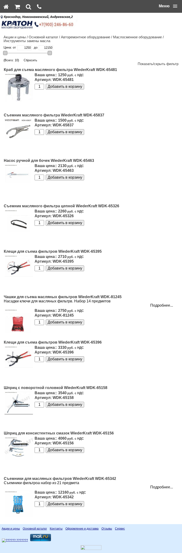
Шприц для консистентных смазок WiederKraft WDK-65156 (59, 433)
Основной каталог (43, 37)
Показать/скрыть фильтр (158, 64)
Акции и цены (15, 37)
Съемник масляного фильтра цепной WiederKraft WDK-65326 (61, 206)
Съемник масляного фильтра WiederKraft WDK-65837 (54, 115)
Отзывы (106, 528)
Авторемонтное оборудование (85, 37)
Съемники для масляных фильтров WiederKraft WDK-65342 (60, 479)
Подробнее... (161, 305)
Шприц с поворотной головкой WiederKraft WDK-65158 (55, 388)
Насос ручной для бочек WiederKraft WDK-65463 (49, 161)
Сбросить (30, 60)
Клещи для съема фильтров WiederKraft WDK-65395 (53, 251)
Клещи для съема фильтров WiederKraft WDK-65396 (53, 342)
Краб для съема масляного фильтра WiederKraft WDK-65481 (60, 70)
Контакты (56, 528)
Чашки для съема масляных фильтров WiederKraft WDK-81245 (63, 297)
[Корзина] (17, 6)
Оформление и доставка (82, 528)
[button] (168, 6)
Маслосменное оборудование (137, 37)
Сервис (120, 528)
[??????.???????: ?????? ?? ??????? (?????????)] (15, 540)
